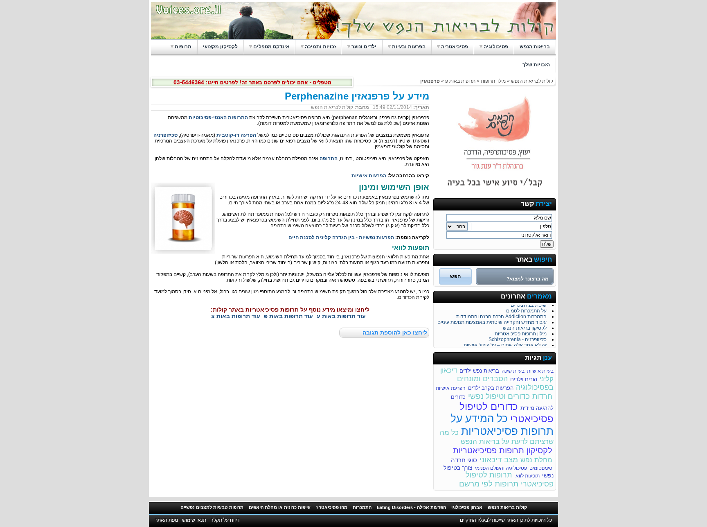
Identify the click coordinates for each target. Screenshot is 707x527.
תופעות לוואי (527, 476)
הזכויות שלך (536, 65)
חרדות (542, 396)
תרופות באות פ (460, 81)
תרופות (183, 47)
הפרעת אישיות (451, 388)
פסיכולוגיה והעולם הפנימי (501, 468)
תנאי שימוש (194, 520)
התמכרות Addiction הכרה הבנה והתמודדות (501, 315)
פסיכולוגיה (496, 47)
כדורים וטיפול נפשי (499, 396)
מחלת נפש (536, 460)
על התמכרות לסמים (526, 309)
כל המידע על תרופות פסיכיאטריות (502, 424)
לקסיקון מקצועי (220, 47)
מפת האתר (166, 520)
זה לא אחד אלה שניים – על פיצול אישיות (505, 344)
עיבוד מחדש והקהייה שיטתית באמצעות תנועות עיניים (492, 321)
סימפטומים (540, 468)
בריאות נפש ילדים (479, 371)
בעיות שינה (513, 371)
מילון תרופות (493, 81)
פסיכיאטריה (454, 47)
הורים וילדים (523, 379)
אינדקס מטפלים (271, 47)
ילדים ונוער (363, 47)
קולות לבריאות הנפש (532, 81)
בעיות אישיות (540, 371)
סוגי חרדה (464, 460)
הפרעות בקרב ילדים (490, 388)
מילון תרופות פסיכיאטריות (521, 332)
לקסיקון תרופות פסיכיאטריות (502, 450)
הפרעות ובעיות (409, 47)
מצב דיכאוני (499, 459)
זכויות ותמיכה (320, 47)
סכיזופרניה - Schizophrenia (518, 338)
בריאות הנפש (535, 47)
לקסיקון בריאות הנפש (525, 327)
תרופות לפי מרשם (488, 484)
